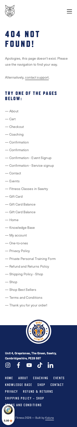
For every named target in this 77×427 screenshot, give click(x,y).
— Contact (13, 173)
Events (59, 378)
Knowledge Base (18, 385)
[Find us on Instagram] (8, 365)
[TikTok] (40, 365)
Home (9, 378)
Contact (57, 385)
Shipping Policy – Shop (24, 398)
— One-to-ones (16, 243)
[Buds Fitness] (10, 11)
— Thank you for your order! (26, 305)
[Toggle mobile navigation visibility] (69, 11)
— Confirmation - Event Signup (28, 157)
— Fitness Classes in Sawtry (26, 188)
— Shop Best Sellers (20, 289)
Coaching (40, 378)
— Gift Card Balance (20, 204)
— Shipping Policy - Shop (24, 274)
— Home (12, 220)
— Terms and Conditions (23, 297)
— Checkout (14, 126)
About (23, 378)
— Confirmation (17, 142)
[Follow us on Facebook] (18, 365)
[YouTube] (29, 365)
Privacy (11, 391)
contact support (37, 77)
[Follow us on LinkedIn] (50, 365)
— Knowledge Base (20, 227)
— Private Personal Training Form (30, 258)
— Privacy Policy (17, 250)
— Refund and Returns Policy (27, 266)
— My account (16, 235)
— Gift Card (14, 196)
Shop (41, 385)
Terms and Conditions (23, 405)
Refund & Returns (38, 391)
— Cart (10, 119)
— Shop (11, 282)
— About (12, 111)
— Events (12, 181)
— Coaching (14, 134)
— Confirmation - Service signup (29, 165)
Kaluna (49, 417)
